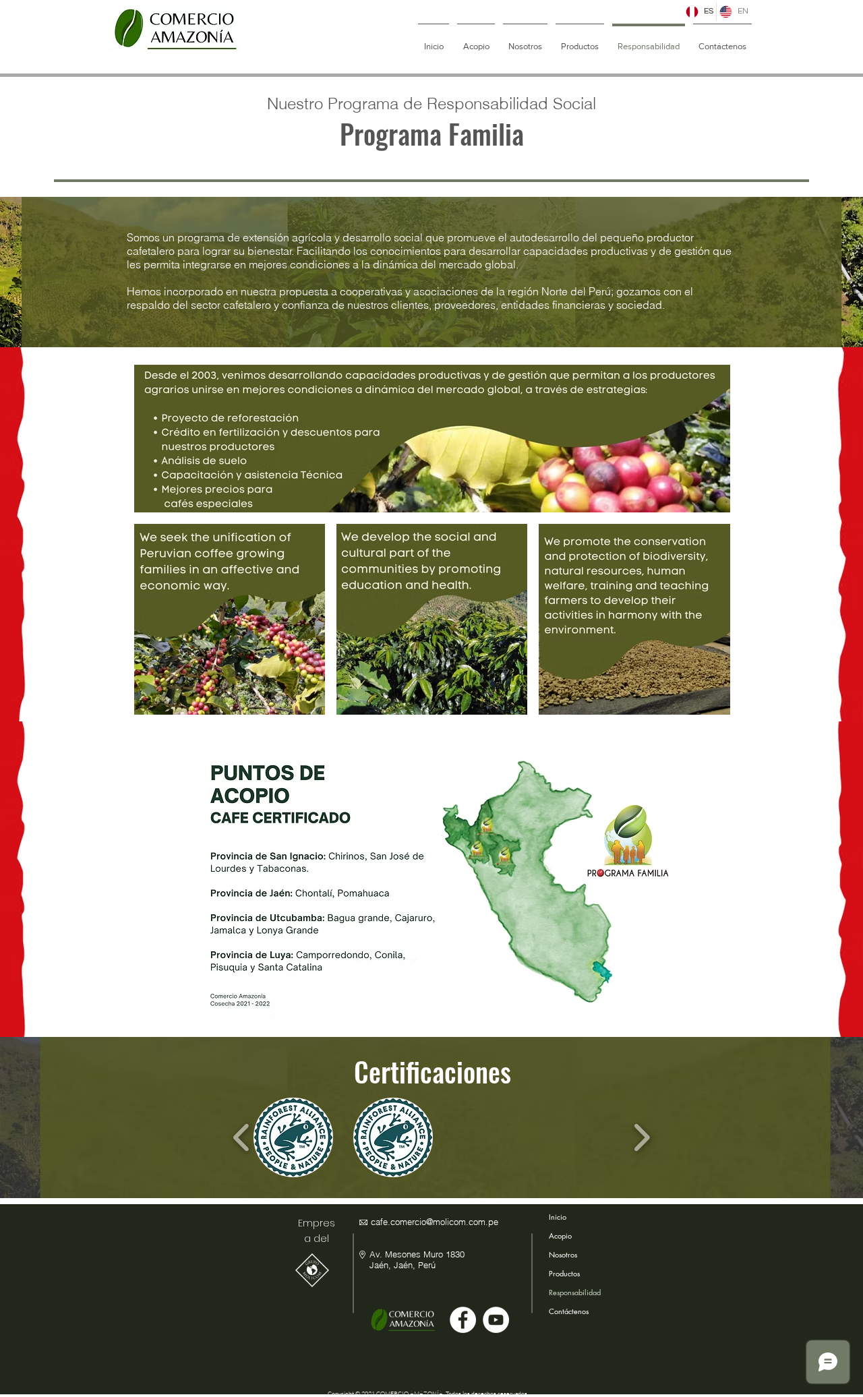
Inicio (557, 1217)
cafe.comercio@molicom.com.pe (434, 1221)
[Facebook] (463, 1320)
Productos (564, 1273)
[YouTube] (496, 1320)
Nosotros (563, 1254)
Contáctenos (567, 1311)
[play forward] (641, 1137)
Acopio (560, 1235)
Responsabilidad (567, 1292)
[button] (293, 1137)
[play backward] (242, 1137)
